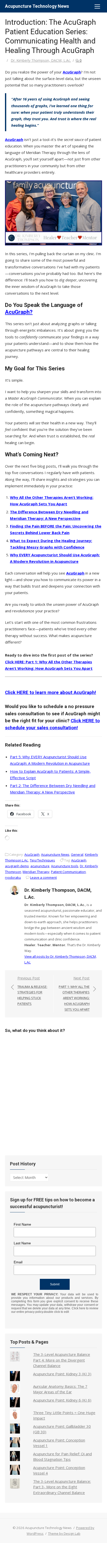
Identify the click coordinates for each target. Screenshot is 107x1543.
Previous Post (32, 991)
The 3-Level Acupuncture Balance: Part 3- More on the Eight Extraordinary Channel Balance (62, 1487)
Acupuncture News (55, 854)
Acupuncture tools (64, 866)
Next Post (74, 994)
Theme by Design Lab (64, 1533)
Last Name (22, 1243)
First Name (22, 1224)
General (77, 854)
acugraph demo (17, 866)
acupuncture (40, 866)
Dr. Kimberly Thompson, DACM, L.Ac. (41, 60)
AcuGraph (72, 71)
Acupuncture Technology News (37, 6)
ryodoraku (13, 877)
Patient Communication (68, 871)
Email (18, 1262)
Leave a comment (43, 877)
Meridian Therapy (36, 871)
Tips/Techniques (42, 860)
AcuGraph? (19, 312)
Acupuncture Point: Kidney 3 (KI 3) (62, 1373)
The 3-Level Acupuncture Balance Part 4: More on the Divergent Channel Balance (61, 1360)
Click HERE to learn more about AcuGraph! (50, 692)
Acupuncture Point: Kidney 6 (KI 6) (62, 1400)
